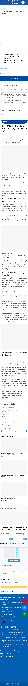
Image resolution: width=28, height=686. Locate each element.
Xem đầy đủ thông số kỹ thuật (14, 431)
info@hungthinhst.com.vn (13, 614)
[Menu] (2, 2)
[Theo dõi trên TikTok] (3, 622)
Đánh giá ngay (14, 560)
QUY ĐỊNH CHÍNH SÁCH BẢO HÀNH (12, 635)
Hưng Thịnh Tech (19, 684)
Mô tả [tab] (5, 122)
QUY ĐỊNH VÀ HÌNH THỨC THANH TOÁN (13, 632)
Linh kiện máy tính (13, 7)
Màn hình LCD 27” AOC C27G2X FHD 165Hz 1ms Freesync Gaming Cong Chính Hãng (21, 528)
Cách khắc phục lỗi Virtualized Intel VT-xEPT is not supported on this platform (13, 498)
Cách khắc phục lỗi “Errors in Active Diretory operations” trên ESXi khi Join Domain (12, 454)
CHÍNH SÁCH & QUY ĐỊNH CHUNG (12, 629)
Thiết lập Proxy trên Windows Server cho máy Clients (12, 476)
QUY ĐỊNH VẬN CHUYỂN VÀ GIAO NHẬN (13, 637)
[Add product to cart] (11, 538)
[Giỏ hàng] (23, 2)
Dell (5, 8)
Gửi (14, 587)
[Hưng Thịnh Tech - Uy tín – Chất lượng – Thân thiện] (14, 2)
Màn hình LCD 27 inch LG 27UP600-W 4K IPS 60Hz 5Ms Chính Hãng (7, 528)
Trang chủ (3, 7)
